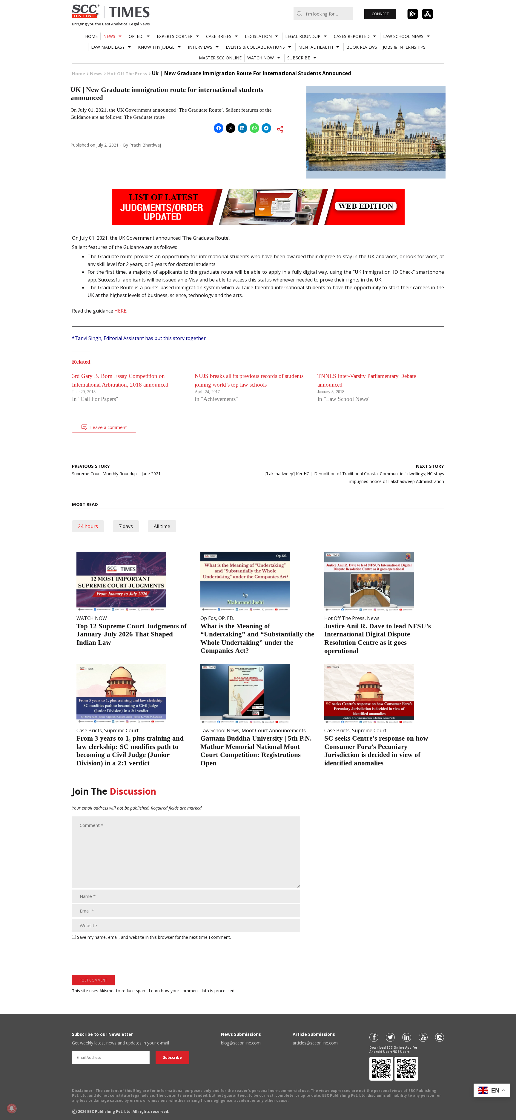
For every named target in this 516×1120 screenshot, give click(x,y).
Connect (380, 13)
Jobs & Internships (404, 47)
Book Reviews (361, 47)
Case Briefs (218, 36)
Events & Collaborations (255, 47)
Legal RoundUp (302, 36)
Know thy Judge (156, 47)
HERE (120, 310)
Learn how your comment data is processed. (192, 990)
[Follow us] (373, 1037)
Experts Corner (175, 36)
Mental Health (315, 47)
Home (91, 36)
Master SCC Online (220, 58)
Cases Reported (352, 36)
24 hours (88, 526)
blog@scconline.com (241, 1043)
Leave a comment (108, 427)
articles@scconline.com (315, 1043)
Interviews (200, 47)
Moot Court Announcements (274, 730)
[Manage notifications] (11, 1108)
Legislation (258, 36)
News (109, 36)
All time (162, 526)
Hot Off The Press (344, 618)
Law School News (403, 36)
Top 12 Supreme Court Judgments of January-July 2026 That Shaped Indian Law (131, 634)
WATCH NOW (260, 58)
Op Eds (208, 618)
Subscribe (298, 58)
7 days (126, 526)
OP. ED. (136, 36)
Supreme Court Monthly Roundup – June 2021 (116, 469)
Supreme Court (121, 730)
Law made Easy (108, 47)
